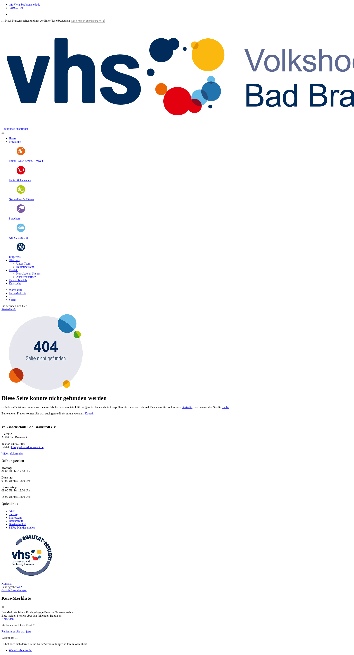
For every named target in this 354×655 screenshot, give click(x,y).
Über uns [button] (14, 260)
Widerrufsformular (12, 453)
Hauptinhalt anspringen (15, 128)
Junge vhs (14, 256)
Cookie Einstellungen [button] (14, 590)
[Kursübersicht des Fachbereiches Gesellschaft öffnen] (20, 154)
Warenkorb (15, 289)
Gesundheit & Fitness (21, 199)
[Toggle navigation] (2, 133)
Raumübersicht (25, 266)
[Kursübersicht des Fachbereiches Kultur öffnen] (20, 173)
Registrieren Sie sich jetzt (16, 631)
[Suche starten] (2, 21)
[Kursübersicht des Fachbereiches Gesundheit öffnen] (20, 193)
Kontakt (89, 413)
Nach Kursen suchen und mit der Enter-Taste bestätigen (37, 20)
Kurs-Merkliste (17, 293)
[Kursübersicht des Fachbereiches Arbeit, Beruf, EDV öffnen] (20, 231)
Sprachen (14, 218)
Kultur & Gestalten (20, 180)
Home (12, 138)
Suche (12, 299)
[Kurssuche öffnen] (10, 297)
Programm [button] (15, 141)
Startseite (6, 309)
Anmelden (7, 618)
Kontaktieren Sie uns (28, 273)
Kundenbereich (18, 280)
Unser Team (23, 263)
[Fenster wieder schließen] (2, 607)
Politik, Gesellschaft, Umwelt (26, 160)
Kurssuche (15, 283)
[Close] (16, 638)
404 (14, 309)
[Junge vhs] (20, 250)
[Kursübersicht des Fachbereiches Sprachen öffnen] (20, 212)
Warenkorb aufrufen (20, 650)
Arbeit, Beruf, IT (19, 237)
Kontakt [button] (13, 270)
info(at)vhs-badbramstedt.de (27, 447)
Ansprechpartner (26, 276)
